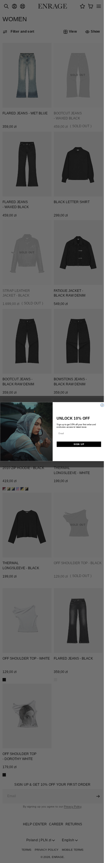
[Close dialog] (100, 405)
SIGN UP (77, 444)
